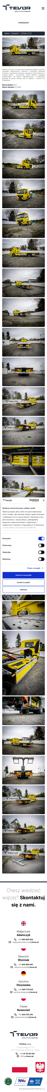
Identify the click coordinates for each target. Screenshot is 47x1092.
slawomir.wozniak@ (25, 967)
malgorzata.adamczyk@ (25, 942)
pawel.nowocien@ (25, 1017)
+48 (25, 939)
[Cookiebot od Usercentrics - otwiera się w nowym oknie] (29, 500)
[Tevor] (16, 8)
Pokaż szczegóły (33, 568)
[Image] (23, 104)
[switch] (41, 545)
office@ (27, 1056)
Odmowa (23, 590)
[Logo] (23, 22)
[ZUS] (23, 1067)
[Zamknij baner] (43, 500)
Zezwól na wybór (23, 582)
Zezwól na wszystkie (23, 575)
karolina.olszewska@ (25, 992)
